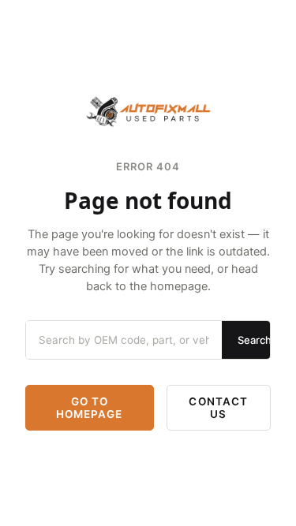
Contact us (218, 407)
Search (255, 340)
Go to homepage (89, 407)
